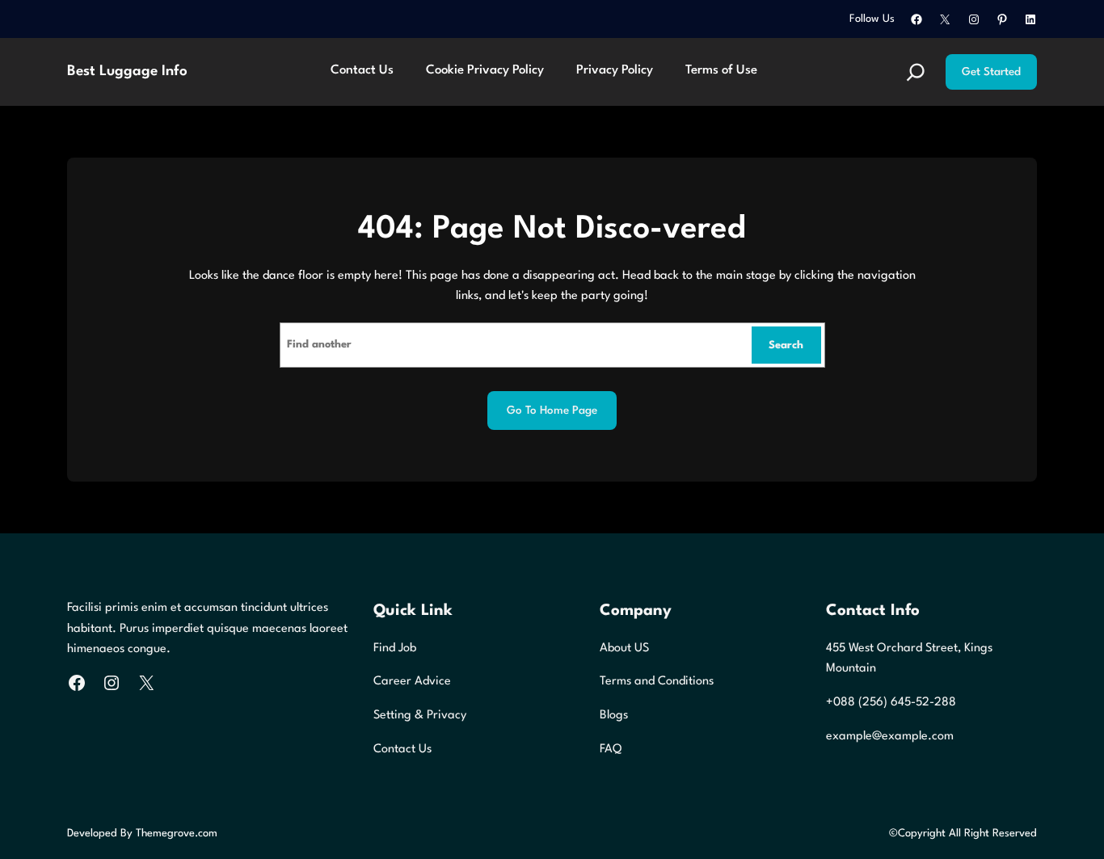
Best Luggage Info (127, 71)
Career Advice (412, 682)
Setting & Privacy (419, 716)
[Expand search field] (915, 71)
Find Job (394, 648)
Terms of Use (721, 70)
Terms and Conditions (657, 682)
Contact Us (362, 70)
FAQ (611, 749)
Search (786, 345)
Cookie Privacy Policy (485, 70)
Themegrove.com (176, 833)
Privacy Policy (614, 70)
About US (624, 648)
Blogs (614, 716)
